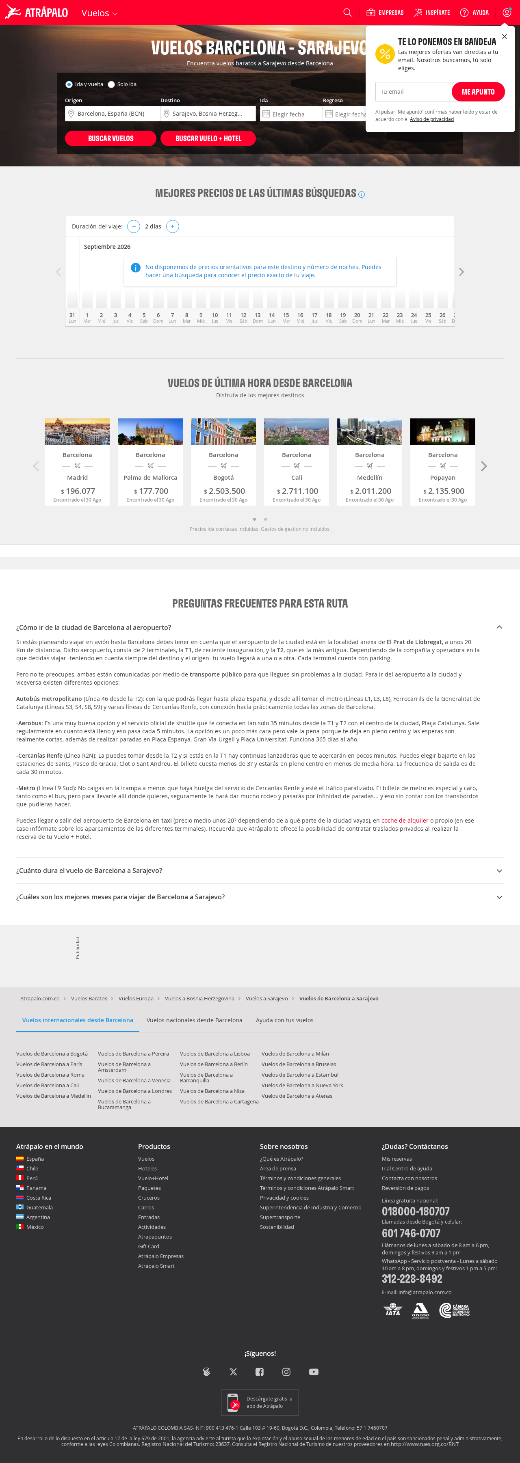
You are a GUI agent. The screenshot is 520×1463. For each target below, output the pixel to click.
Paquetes (149, 1188)
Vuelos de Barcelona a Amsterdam (124, 1066)
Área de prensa (278, 1168)
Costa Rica (38, 1197)
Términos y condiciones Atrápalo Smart (307, 1188)
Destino (170, 100)
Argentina (38, 1217)
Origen (73, 100)
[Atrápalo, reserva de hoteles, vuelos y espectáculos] (37, 12)
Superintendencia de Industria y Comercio (311, 1207)
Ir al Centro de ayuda (407, 1169)
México (35, 1226)
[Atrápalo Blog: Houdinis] (206, 1372)
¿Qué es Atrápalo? (281, 1158)
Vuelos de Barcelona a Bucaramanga (124, 1104)
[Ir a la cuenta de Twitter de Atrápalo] (233, 1372)
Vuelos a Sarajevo (267, 998)
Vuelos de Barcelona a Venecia (134, 1080)
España (35, 1158)
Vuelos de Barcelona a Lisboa (215, 1053)
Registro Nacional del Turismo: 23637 (185, 1444)
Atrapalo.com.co (40, 998)
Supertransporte (280, 1217)
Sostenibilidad (277, 1226)
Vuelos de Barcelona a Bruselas (299, 1064)
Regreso (333, 100)
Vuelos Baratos (89, 998)
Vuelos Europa (136, 998)
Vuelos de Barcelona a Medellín (53, 1095)
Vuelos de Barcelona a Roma (50, 1074)
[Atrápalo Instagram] (287, 1372)
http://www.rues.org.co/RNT (425, 1444)
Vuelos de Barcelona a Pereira (133, 1053)
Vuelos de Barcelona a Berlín (214, 1064)
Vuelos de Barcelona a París (49, 1064)
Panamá (36, 1188)
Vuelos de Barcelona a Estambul (300, 1074)
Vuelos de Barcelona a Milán (295, 1053)
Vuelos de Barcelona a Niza (212, 1091)
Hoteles (147, 1168)
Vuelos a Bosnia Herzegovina (199, 998)
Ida (264, 100)
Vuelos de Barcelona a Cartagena (219, 1101)
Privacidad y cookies (284, 1197)
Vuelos (146, 1158)
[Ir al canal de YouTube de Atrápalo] (313, 1372)
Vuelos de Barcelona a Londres (135, 1091)
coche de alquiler (405, 820)
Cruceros (149, 1197)
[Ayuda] (474, 12)
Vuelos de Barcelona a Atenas (297, 1095)
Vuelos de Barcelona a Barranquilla (206, 1077)
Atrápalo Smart (156, 1265)
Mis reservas (397, 1159)
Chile (32, 1168)
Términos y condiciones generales (300, 1178)
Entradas (149, 1217)
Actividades (152, 1226)
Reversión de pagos (405, 1188)
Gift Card (148, 1246)
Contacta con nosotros (409, 1178)
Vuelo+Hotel (153, 1178)
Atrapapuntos (155, 1236)
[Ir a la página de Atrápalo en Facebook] (260, 1372)
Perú (32, 1178)
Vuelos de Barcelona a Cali (47, 1085)
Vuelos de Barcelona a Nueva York (302, 1085)
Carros (146, 1207)
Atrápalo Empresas (161, 1256)
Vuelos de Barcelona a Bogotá (52, 1053)
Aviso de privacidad (432, 119)
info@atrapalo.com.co (425, 1292)
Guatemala (39, 1207)
